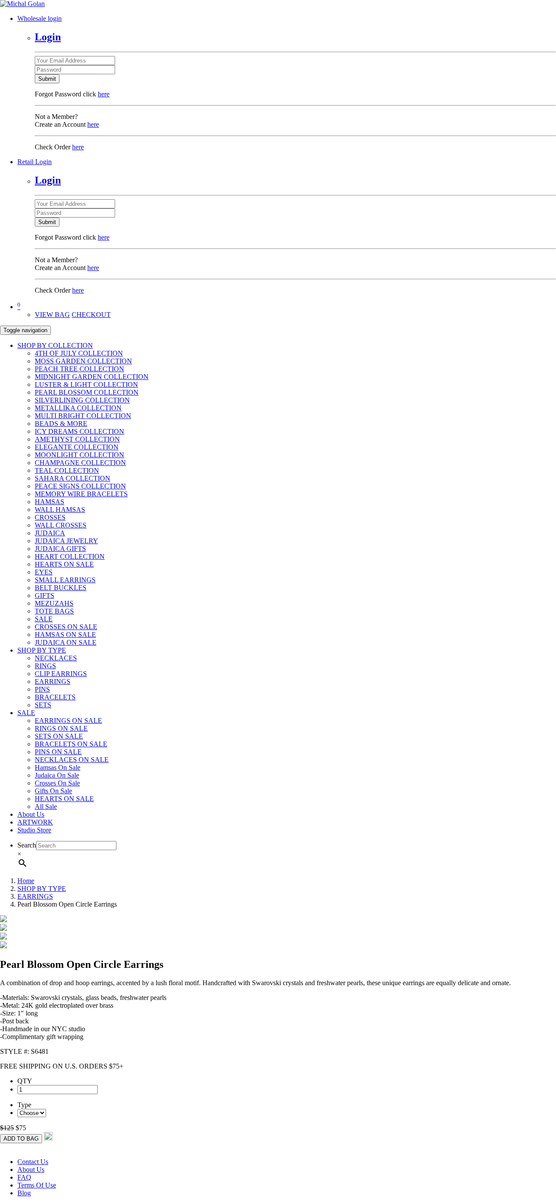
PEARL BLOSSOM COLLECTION (87, 392)
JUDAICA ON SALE (65, 642)
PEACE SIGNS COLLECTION (80, 486)
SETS (43, 705)
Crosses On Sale (57, 783)
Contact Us (32, 1161)
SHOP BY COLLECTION (55, 345)
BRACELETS (55, 697)
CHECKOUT (91, 314)
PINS (42, 689)
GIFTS (44, 595)
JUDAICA (50, 533)
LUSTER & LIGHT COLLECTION (86, 384)
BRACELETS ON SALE (71, 744)
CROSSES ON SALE (66, 626)
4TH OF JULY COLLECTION (79, 353)
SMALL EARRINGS (65, 580)
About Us (30, 814)
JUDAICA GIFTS (60, 548)
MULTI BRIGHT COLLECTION (83, 415)
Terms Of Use (36, 1185)
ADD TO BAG (21, 1138)
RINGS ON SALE (61, 728)
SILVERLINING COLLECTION (82, 400)
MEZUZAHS (54, 603)
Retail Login (34, 161)
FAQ (24, 1177)
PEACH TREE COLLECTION (79, 369)
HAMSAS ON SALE (65, 634)
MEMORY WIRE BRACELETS (81, 494)
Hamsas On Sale (57, 767)
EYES (44, 572)
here (103, 94)
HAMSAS (49, 501)
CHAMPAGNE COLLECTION (80, 462)
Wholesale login (39, 18)
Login (48, 37)
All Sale (46, 806)
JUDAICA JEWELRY (66, 540)
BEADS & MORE (61, 423)
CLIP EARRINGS (61, 673)
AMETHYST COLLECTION (77, 439)
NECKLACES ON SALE (72, 759)
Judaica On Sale (57, 775)
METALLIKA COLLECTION (78, 408)
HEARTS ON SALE (64, 564)
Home (25, 880)
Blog (24, 1193)
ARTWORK (35, 822)
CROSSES (50, 517)
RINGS (45, 666)
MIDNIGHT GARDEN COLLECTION (92, 376)
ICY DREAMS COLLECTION (79, 431)
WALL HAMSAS (60, 509)
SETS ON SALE (59, 736)
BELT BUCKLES (60, 587)
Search (26, 845)
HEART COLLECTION (70, 556)
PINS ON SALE (58, 751)
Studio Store (34, 830)
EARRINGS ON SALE (68, 720)
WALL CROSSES (60, 525)
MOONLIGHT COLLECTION (79, 455)
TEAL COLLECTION (67, 470)
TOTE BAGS (54, 611)
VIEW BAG (52, 314)
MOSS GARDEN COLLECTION (83, 361)
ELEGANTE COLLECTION (77, 447)
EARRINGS (52, 681)
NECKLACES (56, 658)
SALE (44, 619)
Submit (47, 79)
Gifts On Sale (53, 791)
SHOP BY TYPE (41, 650)
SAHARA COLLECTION (72, 478)
